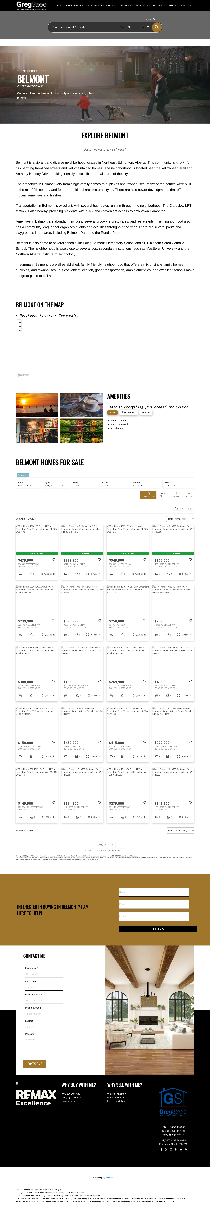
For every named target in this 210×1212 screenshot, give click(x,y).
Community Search (100, 5)
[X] (166, 1150)
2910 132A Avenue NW (166, 747)
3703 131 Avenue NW (166, 686)
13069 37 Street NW (29, 565)
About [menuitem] (185, 5)
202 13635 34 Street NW (30, 808)
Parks (112, 412)
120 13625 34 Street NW (167, 808)
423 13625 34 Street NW (167, 565)
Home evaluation (116, 1097)
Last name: (30, 981)
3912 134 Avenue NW (75, 565)
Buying (124, 5)
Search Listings (69, 1101)
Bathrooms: (105, 485)
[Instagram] (171, 1150)
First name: (31, 968)
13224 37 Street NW (120, 747)
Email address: (33, 994)
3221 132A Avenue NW (120, 686)
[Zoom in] (19, 322)
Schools (146, 412)
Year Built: (136, 485)
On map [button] (175, 496)
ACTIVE (149, 20)
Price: (25, 485)
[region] (105, 348)
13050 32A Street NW (120, 565)
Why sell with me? (116, 1094)
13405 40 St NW (120, 626)
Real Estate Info (163, 5)
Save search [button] (148, 496)
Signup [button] (179, 508)
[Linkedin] (176, 1150)
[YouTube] (181, 1150)
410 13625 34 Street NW (76, 686)
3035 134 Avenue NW (75, 626)
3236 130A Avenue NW (29, 626)
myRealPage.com (110, 1177)
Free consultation (116, 1101)
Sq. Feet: (170, 485)
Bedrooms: (76, 485)
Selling (140, 5)
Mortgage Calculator (72, 1097)
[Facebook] (161, 1150)
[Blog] (186, 1150)
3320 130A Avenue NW (29, 686)
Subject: (29, 1021)
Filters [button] (188, 496)
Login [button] (190, 508)
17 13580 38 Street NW (30, 747)
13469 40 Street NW (166, 626)
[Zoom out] (19, 326)
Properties (73, 5)
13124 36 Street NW (75, 747)
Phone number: (33, 1008)
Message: (30, 1034)
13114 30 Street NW (120, 808)
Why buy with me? (71, 1094)
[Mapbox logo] (23, 375)
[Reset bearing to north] (19, 330)
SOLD (160, 20)
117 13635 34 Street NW (76, 808)
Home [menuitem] (59, 5)
